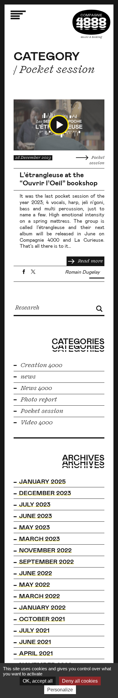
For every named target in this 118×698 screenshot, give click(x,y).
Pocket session (41, 411)
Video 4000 (36, 422)
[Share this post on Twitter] (33, 272)
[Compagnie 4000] (91, 24)
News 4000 (35, 388)
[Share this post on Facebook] (24, 272)
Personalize (60, 689)
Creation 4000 (40, 365)
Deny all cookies (80, 681)
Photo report (38, 399)
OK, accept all (38, 681)
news (27, 376)
